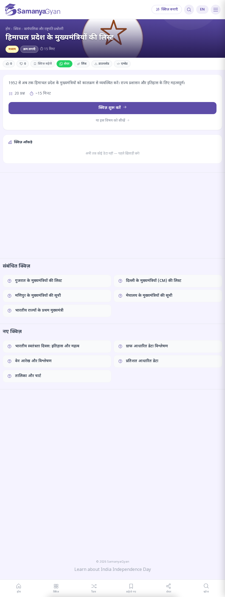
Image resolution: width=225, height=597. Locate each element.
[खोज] (189, 10)
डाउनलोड (104, 64)
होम (7, 29)
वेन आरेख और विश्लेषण (33, 361)
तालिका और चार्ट (28, 376)
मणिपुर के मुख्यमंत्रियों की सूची (38, 295)
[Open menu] (216, 10)
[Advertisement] (112, 215)
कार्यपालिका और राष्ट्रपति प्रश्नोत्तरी (43, 29)
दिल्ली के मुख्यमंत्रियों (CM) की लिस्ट (153, 281)
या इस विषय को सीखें (111, 120)
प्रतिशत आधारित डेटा (142, 361)
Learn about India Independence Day (112, 570)
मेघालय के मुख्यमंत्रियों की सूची (149, 295)
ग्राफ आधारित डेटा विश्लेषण (147, 346)
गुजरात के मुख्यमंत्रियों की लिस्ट (38, 281)
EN (202, 9)
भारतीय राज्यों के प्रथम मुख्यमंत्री (39, 310)
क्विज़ (17, 29)
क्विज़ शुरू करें (110, 108)
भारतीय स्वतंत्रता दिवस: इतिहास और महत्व (47, 346)
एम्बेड (124, 64)
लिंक (84, 64)
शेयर (66, 64)
